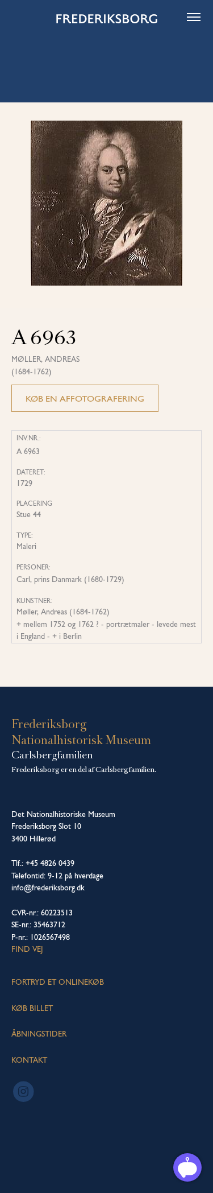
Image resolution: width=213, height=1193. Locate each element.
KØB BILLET (32, 1008)
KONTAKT (29, 1059)
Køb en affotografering (85, 398)
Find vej (27, 948)
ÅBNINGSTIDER (38, 1033)
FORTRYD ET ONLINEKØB (57, 981)
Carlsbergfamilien (52, 755)
